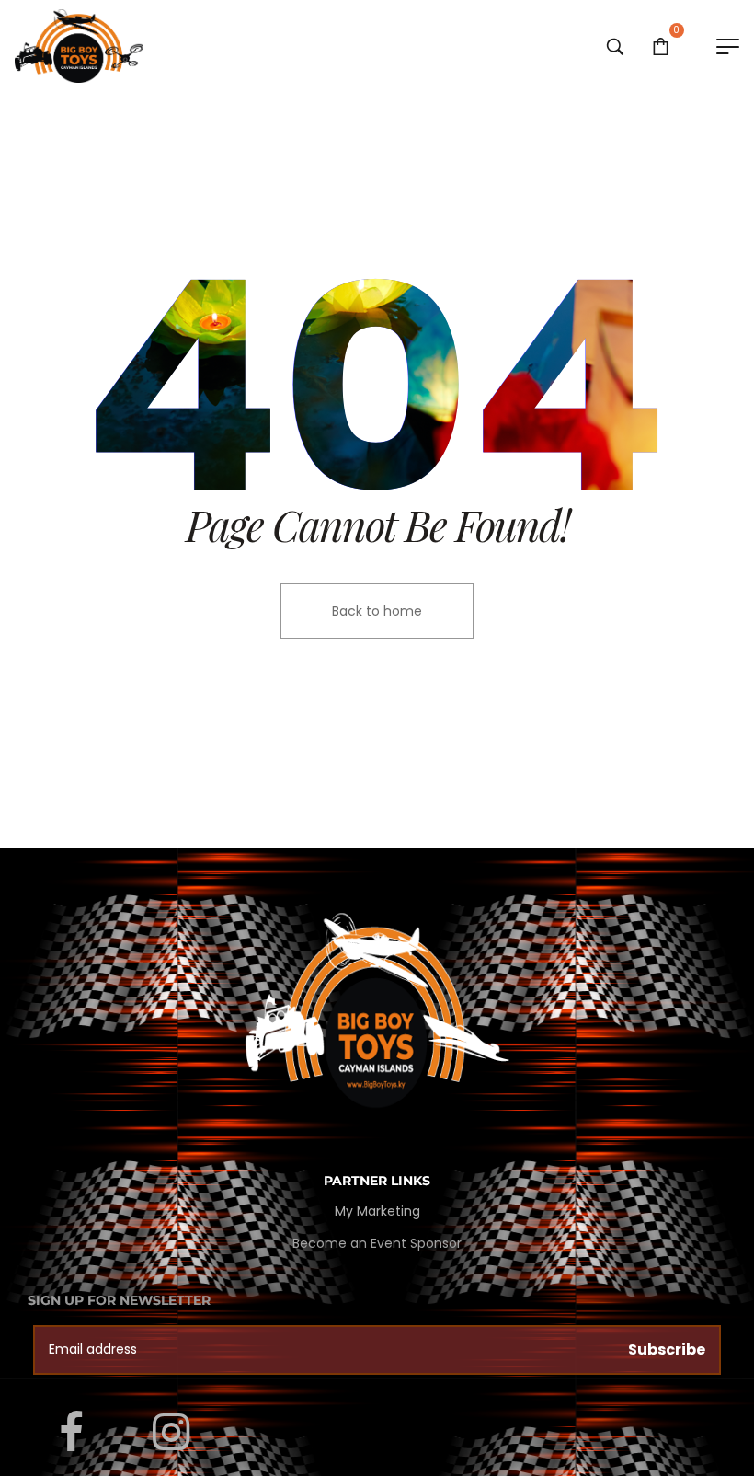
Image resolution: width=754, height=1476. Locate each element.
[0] (660, 46)
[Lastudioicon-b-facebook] (71, 1433)
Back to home (377, 611)
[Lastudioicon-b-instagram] (171, 1433)
